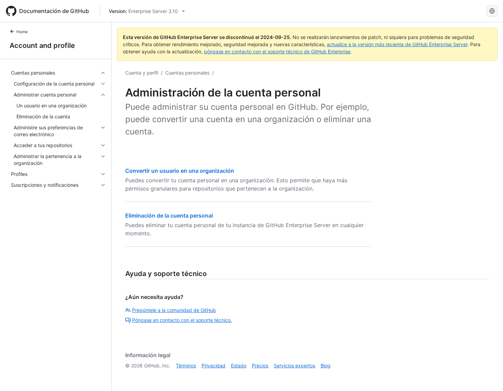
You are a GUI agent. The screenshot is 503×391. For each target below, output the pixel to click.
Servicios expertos (294, 365)
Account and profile (42, 45)
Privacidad (213, 365)
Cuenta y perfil (141, 73)
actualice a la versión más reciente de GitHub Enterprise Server (397, 44)
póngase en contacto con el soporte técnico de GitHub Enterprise (277, 51)
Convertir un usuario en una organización (179, 170)
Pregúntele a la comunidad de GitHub (174, 310)
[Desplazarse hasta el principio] (488, 376)
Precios (260, 365)
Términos (186, 365)
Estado (238, 365)
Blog (326, 365)
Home (22, 31)
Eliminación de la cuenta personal (169, 215)
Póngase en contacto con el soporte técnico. (182, 320)
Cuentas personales (187, 73)
